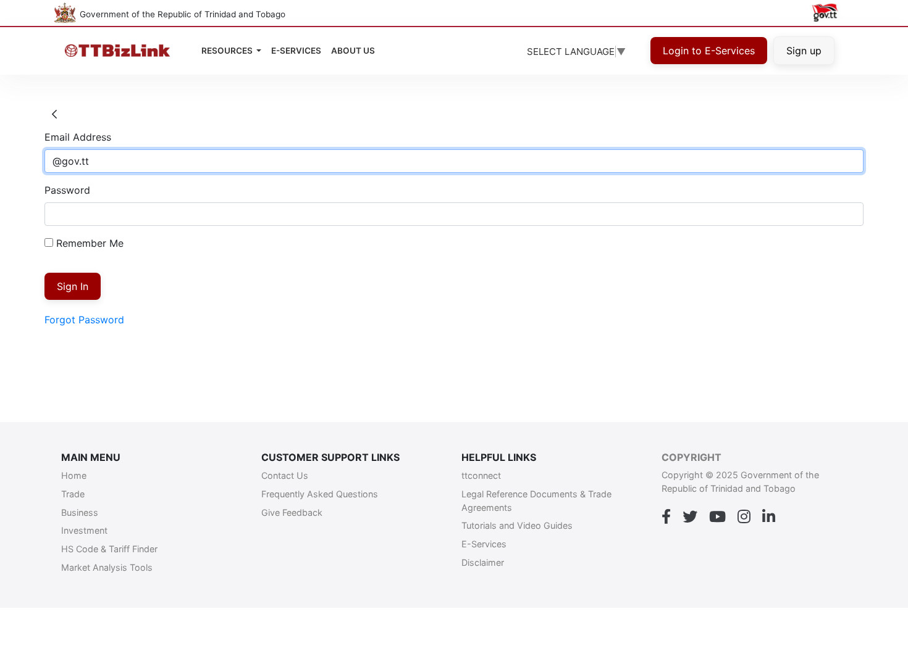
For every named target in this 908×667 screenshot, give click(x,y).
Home (73, 475)
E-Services (484, 544)
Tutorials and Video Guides (517, 525)
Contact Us (284, 475)
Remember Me (88, 243)
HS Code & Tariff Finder (109, 549)
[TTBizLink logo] (120, 51)
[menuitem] (353, 51)
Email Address (77, 137)
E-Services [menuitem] (296, 51)
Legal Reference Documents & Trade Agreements (536, 501)
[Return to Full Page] (54, 115)
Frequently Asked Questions (319, 494)
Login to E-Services (709, 50)
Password (67, 190)
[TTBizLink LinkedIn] (768, 517)
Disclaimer (482, 562)
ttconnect (481, 475)
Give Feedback (291, 512)
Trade (73, 494)
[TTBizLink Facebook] (666, 517)
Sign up (804, 50)
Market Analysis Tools (107, 567)
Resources (227, 51)
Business (79, 512)
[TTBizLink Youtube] (717, 517)
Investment (84, 530)
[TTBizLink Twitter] (690, 517)
